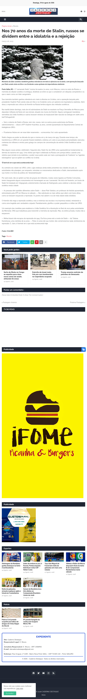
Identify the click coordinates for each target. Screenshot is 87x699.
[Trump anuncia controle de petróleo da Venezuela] (72, 262)
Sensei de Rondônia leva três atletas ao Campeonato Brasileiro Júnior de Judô (32, 592)
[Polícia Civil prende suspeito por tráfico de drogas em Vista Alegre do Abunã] (11, 613)
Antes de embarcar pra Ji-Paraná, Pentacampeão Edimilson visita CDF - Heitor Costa (32, 567)
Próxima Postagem (77, 302)
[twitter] (38, 673)
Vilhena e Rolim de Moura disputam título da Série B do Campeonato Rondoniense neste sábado (75, 568)
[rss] (53, 673)
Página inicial (7, 26)
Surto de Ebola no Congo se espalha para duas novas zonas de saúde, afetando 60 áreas (14, 275)
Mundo (15, 26)
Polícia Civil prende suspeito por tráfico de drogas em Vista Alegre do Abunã (10, 623)
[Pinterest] (37, 242)
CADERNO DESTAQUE (50, 692)
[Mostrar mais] (45, 242)
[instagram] (84, 11)
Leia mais (19, 688)
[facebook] (81, 11)
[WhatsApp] (32, 242)
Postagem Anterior (10, 302)
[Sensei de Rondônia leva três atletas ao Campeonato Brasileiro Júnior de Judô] (32, 582)
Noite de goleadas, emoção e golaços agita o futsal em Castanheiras (11, 591)
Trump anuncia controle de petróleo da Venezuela (72, 273)
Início (3, 11)
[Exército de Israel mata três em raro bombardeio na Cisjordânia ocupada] (43, 262)
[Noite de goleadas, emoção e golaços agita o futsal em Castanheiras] (11, 582)
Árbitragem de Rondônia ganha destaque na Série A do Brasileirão (11, 566)
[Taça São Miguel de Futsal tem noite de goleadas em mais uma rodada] (54, 557)
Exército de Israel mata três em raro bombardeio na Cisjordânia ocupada (42, 274)
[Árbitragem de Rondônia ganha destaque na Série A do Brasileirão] (11, 557)
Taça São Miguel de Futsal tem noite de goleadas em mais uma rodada (53, 567)
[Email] (41, 242)
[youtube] (43, 673)
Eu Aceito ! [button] (10, 693)
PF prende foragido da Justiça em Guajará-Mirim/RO (31, 622)
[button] (5, 19)
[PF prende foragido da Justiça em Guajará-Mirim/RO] (32, 613)
